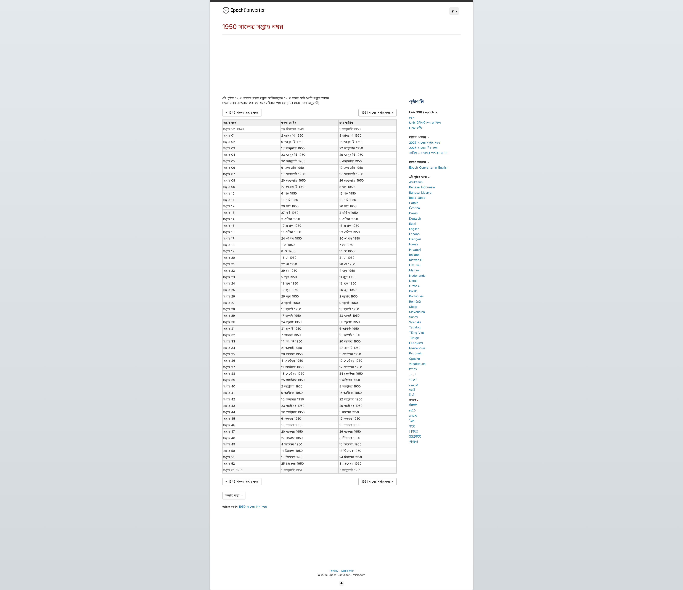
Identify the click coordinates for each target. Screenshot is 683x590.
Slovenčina (417, 312)
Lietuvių (414, 265)
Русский (415, 353)
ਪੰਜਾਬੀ (413, 405)
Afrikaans (416, 182)
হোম (411, 117)
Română (415, 301)
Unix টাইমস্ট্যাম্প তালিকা (425, 122)
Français (415, 239)
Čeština (414, 208)
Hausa (413, 244)
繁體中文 (415, 436)
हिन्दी (411, 395)
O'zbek (414, 286)
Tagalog (414, 327)
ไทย (411, 421)
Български (417, 348)
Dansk (413, 213)
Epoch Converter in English (428, 167)
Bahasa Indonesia (422, 187)
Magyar (414, 270)
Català (413, 203)
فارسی (413, 384)
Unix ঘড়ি (415, 128)
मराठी (412, 390)
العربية (413, 379)
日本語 (413, 431)
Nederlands (417, 275)
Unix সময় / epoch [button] (422, 112)
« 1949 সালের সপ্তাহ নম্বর (241, 112)
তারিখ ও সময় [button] (418, 137)
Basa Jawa (417, 198)
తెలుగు (413, 416)
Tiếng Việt (416, 332)
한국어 (413, 441)
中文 (412, 426)
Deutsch (415, 218)
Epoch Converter (339, 574)
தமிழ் (412, 410)
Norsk (413, 281)
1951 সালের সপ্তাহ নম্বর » (377, 112)
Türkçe (414, 338)
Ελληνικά (416, 343)
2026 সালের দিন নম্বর (423, 148)
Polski (413, 291)
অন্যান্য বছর (232, 495)
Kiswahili (415, 260)
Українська (417, 364)
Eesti (412, 223)
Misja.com (359, 574)
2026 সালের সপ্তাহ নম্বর (424, 142)
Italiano (414, 255)
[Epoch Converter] (244, 10)
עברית (413, 369)
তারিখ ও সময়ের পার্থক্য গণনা (428, 153)
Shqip (413, 307)
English (414, 229)
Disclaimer (347, 570)
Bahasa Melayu (420, 192)
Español (414, 234)
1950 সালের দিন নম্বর (253, 506)
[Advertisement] (341, 61)
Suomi (413, 317)
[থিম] (454, 11)
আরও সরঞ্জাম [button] (418, 162)
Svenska (415, 322)
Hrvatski (415, 249)
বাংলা (412, 400)
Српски (414, 358)
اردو (412, 374)
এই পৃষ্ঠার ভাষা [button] (418, 177)
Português (416, 296)
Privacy (333, 570)
